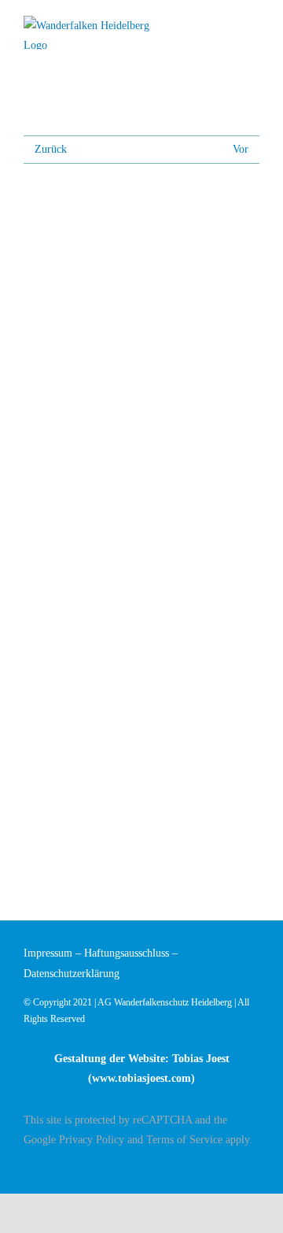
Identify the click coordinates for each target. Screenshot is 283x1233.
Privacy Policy (91, 1140)
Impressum (48, 953)
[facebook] (254, 1167)
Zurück (51, 149)
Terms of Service (184, 1140)
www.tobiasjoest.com (141, 1078)
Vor (240, 149)
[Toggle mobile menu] (253, 25)
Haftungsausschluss (126, 953)
